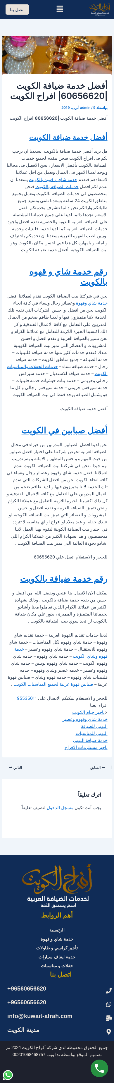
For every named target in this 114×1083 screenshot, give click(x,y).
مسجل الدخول (60, 807)
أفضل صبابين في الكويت (65, 430)
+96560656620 (26, 988)
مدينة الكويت (23, 1030)
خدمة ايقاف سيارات (57, 957)
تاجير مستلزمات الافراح (86, 747)
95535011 (27, 698)
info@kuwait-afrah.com (39, 1016)
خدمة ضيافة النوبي (90, 740)
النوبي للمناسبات (92, 733)
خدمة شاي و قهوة (57, 939)
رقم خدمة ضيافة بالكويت (64, 578)
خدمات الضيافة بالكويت (57, 186)
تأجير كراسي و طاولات (57, 948)
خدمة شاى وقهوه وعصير (85, 719)
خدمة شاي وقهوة (92, 303)
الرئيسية (57, 930)
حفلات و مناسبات (57, 965)
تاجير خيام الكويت (88, 712)
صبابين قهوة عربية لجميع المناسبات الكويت (53, 684)
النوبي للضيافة (94, 726)
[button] (60, 9)
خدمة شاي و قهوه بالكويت (53, 179)
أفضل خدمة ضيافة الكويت (68, 137)
